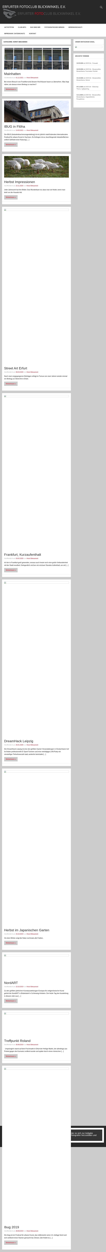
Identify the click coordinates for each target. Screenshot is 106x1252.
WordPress (87, 1129)
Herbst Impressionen (19, 182)
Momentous (99, 1129)
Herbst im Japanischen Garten (26, 930)
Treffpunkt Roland (17, 1041)
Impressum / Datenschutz (14, 33)
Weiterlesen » (11, 89)
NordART (11, 983)
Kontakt (32, 33)
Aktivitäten (9, 27)
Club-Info (22, 27)
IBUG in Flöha (14, 126)
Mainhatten (12, 74)
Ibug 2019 (11, 1227)
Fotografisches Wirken (54, 27)
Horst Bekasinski (32, 77)
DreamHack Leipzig (18, 741)
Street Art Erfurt (15, 368)
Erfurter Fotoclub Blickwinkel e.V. (34, 6)
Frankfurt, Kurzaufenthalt (22, 554)
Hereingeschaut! (75, 27)
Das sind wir (35, 27)
